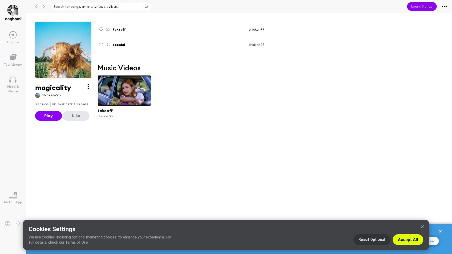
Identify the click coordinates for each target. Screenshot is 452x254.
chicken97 (51, 95)
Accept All (408, 239)
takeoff (105, 110)
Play (48, 115)
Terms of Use (76, 242)
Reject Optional (372, 239)
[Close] (422, 226)
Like (76, 115)
